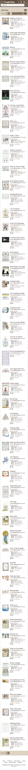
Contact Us (9, 761)
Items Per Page (17, 13)
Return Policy (17, 761)
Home (4, 761)
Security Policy (12, 762)
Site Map (20, 762)
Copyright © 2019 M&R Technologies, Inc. (11, 765)
